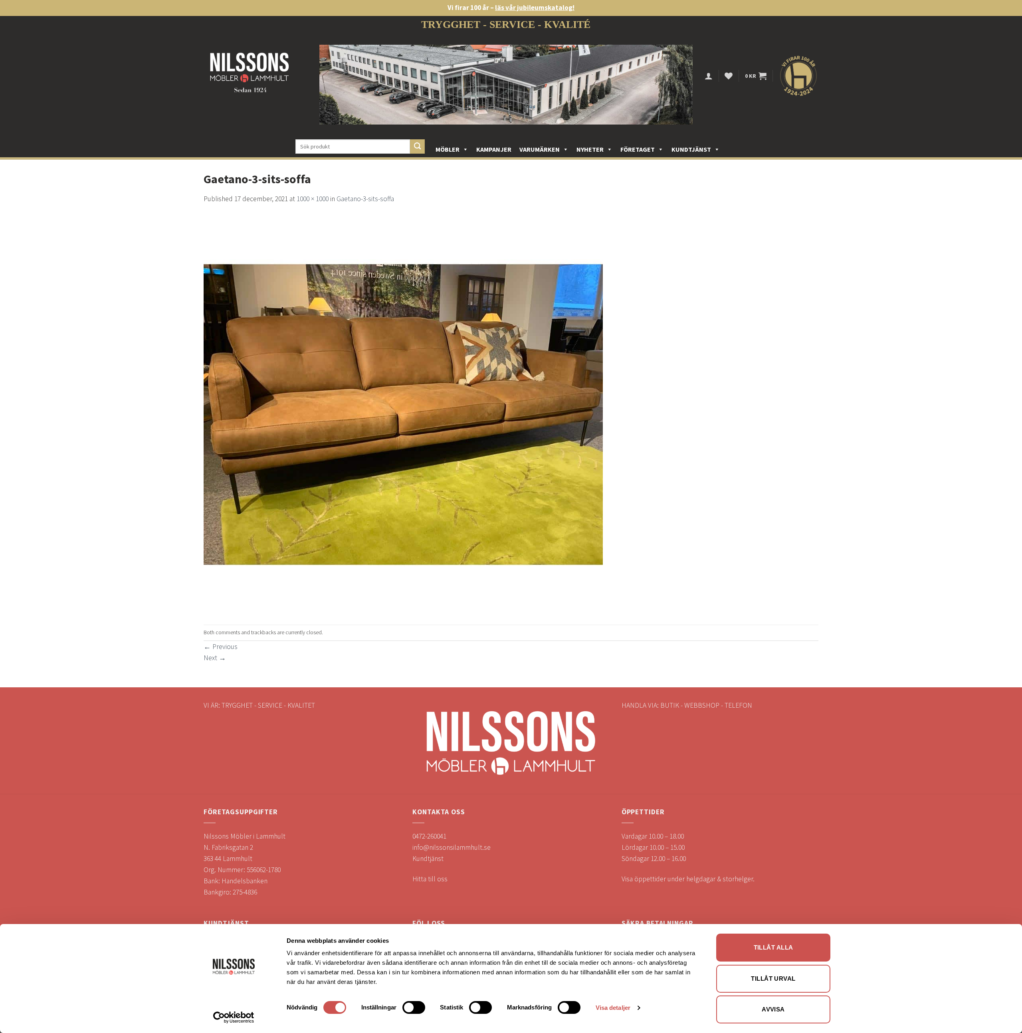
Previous (221, 646)
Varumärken (539, 149)
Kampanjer (493, 149)
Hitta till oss (430, 879)
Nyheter (590, 149)
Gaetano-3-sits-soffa (365, 198)
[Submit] (417, 146)
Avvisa (773, 1009)
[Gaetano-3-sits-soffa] (403, 414)
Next (215, 657)
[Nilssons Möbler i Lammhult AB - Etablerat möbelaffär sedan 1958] (249, 76)
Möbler (448, 149)
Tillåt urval (773, 978)
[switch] (413, 1007)
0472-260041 (429, 836)
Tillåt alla (773, 947)
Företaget (637, 149)
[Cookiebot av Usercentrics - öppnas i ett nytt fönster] (234, 1017)
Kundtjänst (691, 149)
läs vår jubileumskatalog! (534, 7)
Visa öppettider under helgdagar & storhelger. (688, 879)
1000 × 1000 (313, 198)
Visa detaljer (613, 1007)
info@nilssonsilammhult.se (451, 847)
